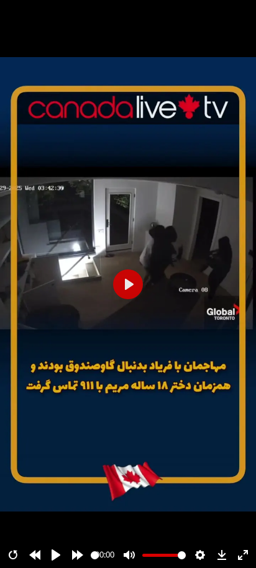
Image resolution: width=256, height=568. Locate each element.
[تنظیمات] (200, 555)
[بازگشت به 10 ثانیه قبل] (35, 555)
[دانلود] (222, 555)
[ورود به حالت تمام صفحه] (243, 555)
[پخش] (56, 555)
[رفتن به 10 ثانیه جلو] (78, 555)
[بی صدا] (129, 555)
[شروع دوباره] (13, 555)
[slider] (95, 555)
